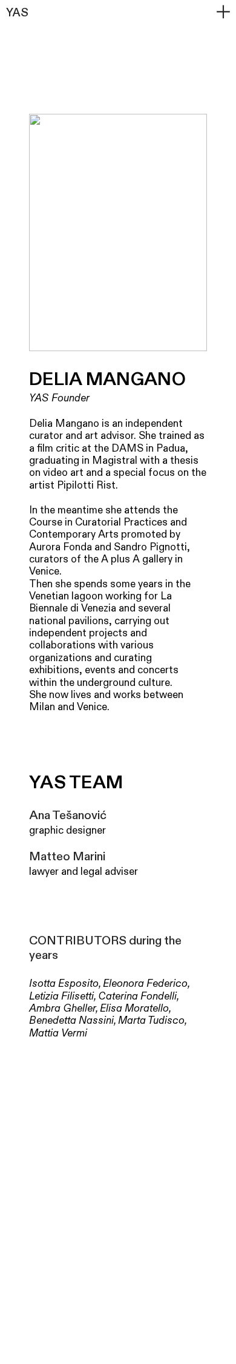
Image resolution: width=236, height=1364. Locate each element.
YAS (17, 13)
